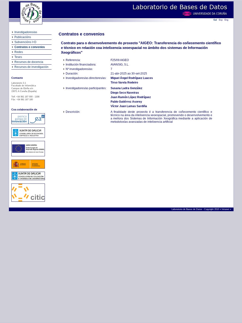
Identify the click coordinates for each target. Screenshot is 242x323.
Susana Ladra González (126, 88)
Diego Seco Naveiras (125, 92)
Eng (226, 20)
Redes (18, 52)
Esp (221, 20)
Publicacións (22, 37)
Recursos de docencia (28, 62)
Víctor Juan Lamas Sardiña (129, 106)
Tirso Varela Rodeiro (124, 82)
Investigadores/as (25, 32)
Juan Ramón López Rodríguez (131, 97)
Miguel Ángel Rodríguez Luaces (132, 78)
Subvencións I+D (25, 42)
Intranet (226, 209)
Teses (18, 57)
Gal (215, 20)
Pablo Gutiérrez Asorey (126, 101)
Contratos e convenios (29, 47)
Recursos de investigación (31, 67)
